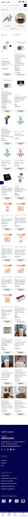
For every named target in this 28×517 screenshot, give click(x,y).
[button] (19, 2)
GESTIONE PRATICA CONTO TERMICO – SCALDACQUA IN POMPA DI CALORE (20, 252)
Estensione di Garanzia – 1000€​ (19, 134)
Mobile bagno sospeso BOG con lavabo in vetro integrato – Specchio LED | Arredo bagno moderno (7, 405)
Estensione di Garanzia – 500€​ (19, 162)
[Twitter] (5, 449)
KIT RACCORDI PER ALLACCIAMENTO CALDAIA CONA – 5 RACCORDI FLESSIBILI (6, 342)
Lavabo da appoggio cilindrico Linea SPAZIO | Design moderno (20, 344)
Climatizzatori (4, 58)
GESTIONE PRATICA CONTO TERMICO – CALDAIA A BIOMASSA (7, 221)
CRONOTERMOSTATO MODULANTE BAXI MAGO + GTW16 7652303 (21, 99)
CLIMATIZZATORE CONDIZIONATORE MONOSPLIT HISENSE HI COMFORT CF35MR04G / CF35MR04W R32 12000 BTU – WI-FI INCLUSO (6, 98)
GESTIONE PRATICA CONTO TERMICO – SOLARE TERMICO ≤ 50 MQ (7, 282)
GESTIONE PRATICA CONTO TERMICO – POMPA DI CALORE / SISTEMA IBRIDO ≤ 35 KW (7, 252)
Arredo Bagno (18, 339)
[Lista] (6, 35)
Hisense (17, 68)
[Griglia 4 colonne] (2, 35)
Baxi (16, 104)
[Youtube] (10, 449)
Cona (2, 347)
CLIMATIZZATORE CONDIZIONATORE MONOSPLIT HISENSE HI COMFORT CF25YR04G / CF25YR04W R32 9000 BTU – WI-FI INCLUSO (20, 60)
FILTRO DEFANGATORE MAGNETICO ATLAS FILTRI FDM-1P (20, 189)
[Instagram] (8, 449)
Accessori (17, 94)
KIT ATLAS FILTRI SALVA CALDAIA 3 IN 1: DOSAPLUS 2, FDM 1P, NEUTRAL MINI (21, 311)
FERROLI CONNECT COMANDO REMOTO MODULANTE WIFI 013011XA (7, 190)
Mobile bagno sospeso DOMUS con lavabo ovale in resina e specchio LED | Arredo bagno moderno (20, 405)
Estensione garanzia (19, 131)
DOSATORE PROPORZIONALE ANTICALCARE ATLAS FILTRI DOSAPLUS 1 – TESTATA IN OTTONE (7, 133)
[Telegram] (13, 449)
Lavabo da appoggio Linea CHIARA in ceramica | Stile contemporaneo (7, 375)
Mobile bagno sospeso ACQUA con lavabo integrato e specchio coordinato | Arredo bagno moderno (21, 374)
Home (2, 9)
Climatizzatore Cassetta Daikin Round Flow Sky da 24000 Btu (6, 63)
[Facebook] (2, 449)
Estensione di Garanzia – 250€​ (6, 162)
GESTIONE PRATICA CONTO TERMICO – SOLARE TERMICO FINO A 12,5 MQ (20, 282)
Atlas (2, 138)
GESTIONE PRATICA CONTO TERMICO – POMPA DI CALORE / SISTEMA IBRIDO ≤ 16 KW (21, 221)
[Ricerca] (25, 5)
